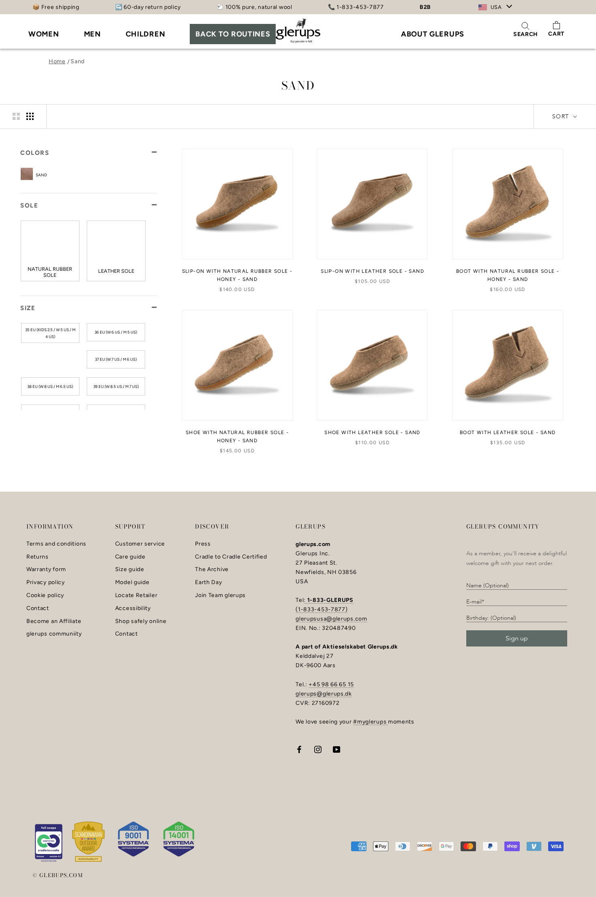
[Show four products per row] (30, 116)
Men (92, 34)
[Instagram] (318, 748)
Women (43, 34)
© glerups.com (57, 875)
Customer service (140, 544)
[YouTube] (336, 748)
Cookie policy (45, 595)
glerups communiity (54, 634)
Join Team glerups (220, 595)
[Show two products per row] (16, 116)
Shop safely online (141, 621)
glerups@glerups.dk (324, 693)
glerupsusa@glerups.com (331, 618)
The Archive (212, 569)
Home (57, 61)
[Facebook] (299, 748)
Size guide (129, 569)
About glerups (432, 34)
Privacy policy (45, 582)
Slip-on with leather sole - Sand (372, 271)
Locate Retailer (136, 595)
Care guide (130, 557)
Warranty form (46, 569)
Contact (37, 608)
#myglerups (370, 721)
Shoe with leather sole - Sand (372, 432)
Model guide (132, 582)
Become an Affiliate (53, 621)
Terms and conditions (56, 544)
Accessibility (133, 608)
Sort (561, 116)
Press (203, 544)
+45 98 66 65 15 (331, 684)
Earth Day (208, 582)
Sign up (517, 638)
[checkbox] (60, 174)
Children (145, 34)
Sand (78, 61)
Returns (37, 557)
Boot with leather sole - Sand (508, 432)
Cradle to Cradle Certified (231, 557)
